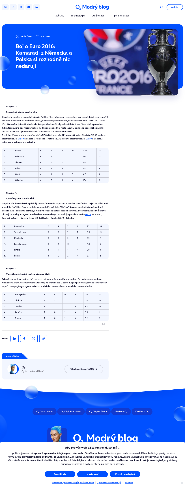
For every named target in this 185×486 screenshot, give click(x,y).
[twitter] (21, 7)
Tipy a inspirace (121, 15)
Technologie (78, 15)
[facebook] (13, 7)
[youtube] (28, 7)
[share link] (43, 338)
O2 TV (21, 138)
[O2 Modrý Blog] (92, 7)
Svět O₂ (59, 15)
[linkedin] (36, 7)
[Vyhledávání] (161, 7)
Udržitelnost (98, 15)
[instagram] (5, 7)
